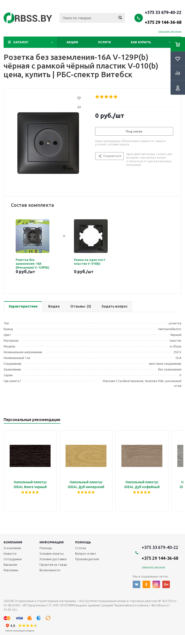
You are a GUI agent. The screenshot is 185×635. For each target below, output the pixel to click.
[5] (115, 97)
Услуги (104, 42)
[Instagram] (156, 584)
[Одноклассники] (146, 584)
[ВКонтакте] (136, 584)
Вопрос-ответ (85, 553)
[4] (111, 97)
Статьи (80, 548)
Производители (87, 559)
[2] (102, 97)
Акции (72, 42)
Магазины (11, 570)
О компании (12, 548)
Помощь (83, 542)
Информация (52, 542)
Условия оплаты (52, 553)
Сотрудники (13, 559)
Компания (13, 542)
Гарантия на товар (53, 564)
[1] (97, 97)
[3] (106, 97)
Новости (10, 553)
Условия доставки (53, 559)
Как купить (141, 42)
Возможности (50, 570)
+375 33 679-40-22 (163, 17)
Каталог (21, 42)
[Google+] (166, 584)
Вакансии (10, 564)
